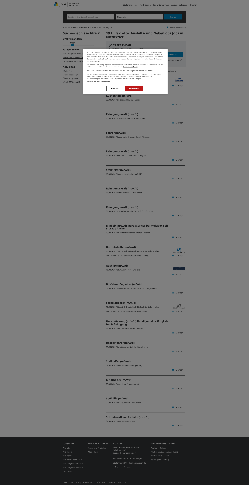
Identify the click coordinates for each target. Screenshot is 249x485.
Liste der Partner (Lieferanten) (98, 81)
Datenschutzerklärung (130, 67)
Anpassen (115, 88)
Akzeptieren (134, 88)
